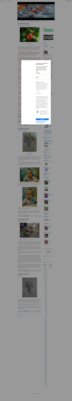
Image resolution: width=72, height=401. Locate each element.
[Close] (50, 60)
